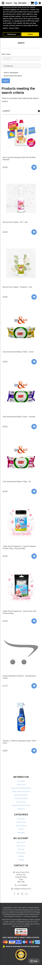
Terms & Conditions (21, 798)
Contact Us (21, 809)
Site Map (21, 860)
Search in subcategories (11, 72)
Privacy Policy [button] (14, 28)
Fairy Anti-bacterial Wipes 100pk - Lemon (18, 352)
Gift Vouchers (21, 853)
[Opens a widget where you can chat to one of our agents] (34, 961)
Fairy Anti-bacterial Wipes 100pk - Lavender (19, 417)
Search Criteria (6, 54)
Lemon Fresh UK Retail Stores (21, 788)
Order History (21, 846)
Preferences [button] (11, 34)
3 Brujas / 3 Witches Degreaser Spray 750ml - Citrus (20, 742)
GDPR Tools (21, 784)
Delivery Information (21, 795)
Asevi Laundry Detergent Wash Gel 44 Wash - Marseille (20, 158)
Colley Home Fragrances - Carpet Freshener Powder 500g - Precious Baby (19, 547)
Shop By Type (21, 822)
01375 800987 (22, 885)
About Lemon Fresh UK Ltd (21, 791)
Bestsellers (21, 832)
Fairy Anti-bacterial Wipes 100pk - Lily (17, 481)
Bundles (21, 829)
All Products (21, 819)
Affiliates (21, 856)
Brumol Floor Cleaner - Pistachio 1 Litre (17, 287)
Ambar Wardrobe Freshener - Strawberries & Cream (19, 677)
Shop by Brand (21, 825)
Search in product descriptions (13, 76)
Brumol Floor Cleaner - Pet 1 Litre (15, 222)
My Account (21, 842)
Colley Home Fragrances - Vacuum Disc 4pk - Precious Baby (20, 612)
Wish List (21, 849)
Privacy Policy (21, 802)
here (22, 916)
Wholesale (21, 781)
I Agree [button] (30, 34)
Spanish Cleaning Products (21, 805)
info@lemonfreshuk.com (22, 889)
